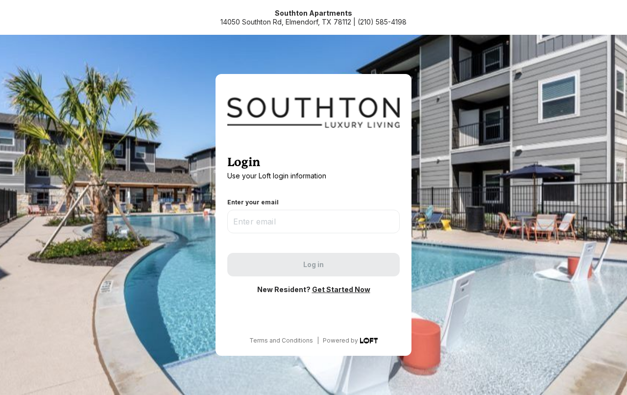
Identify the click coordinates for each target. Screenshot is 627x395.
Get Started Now (341, 289)
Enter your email (253, 202)
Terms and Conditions (281, 340)
